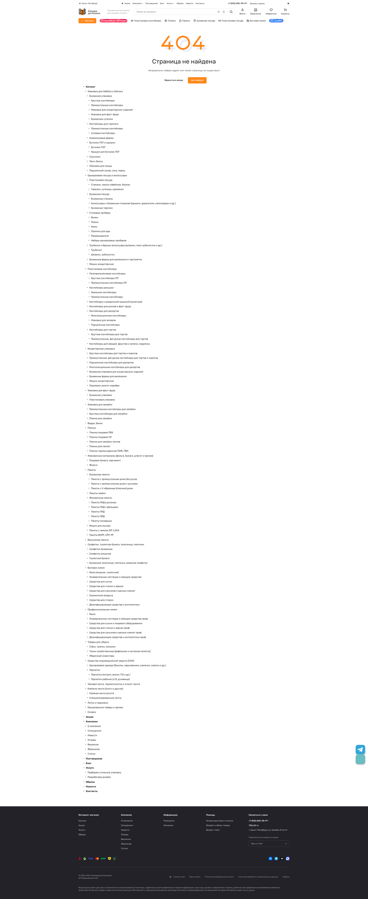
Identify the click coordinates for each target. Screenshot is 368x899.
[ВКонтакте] (270, 858)
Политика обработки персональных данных (258, 877)
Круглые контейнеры (103, 100)
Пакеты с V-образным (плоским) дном (112, 488)
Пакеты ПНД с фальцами (104, 507)
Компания (92, 721)
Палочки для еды (100, 231)
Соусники (94, 156)
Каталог (90, 86)
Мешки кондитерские (101, 264)
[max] (287, 858)
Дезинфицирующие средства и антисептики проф (117, 637)
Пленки (92, 427)
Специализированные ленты (105, 697)
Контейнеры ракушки (101, 287)
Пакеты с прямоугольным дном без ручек (114, 479)
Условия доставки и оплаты (219, 821)
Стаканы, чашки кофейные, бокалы (110, 184)
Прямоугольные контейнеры (107, 105)
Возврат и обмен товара (218, 825)
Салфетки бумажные (101, 549)
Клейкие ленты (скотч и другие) (105, 688)
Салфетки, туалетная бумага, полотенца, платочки (116, 544)
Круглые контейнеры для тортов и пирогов (113, 353)
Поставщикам (94, 758)
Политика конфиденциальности (219, 877)
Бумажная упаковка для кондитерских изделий (116, 371)
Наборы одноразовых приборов (108, 240)
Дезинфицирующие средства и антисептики (114, 604)
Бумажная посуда (99, 194)
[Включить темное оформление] (288, 3)
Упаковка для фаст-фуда (105, 114)
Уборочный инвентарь (101, 655)
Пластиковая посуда (100, 180)
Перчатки (94, 670)
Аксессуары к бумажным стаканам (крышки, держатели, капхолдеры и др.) (133, 203)
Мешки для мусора (100, 525)
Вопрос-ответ (213, 830)
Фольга (93, 465)
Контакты (92, 791)
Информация (171, 815)
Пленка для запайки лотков (104, 441)
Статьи (91, 753)
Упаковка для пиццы (100, 166)
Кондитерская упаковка (101, 348)
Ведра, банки (95, 423)
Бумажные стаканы (102, 198)
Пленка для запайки (100, 418)
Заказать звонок (257, 3)
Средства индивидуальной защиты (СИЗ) (111, 660)
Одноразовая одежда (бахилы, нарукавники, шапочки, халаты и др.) (127, 665)
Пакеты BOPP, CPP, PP (101, 535)
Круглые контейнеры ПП (104, 278)
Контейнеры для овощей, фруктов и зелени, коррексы (119, 343)
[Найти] (231, 12)
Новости (92, 735)
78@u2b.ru (254, 825)
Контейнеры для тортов (102, 329)
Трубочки (96, 250)
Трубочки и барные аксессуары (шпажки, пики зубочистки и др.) (125, 245)
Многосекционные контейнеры (108, 315)
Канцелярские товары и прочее (105, 707)
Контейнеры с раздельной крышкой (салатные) (115, 301)
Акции (89, 716)
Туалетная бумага (99, 558)
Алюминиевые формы (101, 138)
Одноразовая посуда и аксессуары (107, 175)
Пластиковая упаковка (102, 399)
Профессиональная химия (102, 609)
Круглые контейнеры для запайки (108, 413)
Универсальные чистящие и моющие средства (115, 577)
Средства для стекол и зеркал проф (109, 628)
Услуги (90, 767)
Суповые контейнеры (103, 133)
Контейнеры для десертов (104, 311)
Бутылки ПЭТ (98, 147)
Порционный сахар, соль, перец (107, 170)
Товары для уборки (98, 642)
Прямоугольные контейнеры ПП (109, 282)
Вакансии (93, 744)
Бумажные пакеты (99, 474)
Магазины (168, 825)
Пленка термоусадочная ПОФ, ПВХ (108, 451)
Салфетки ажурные (100, 553)
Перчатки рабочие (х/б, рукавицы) (110, 679)
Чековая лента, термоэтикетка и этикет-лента (114, 684)
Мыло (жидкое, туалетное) (104, 572)
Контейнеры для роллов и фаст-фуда (110, 306)
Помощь (210, 815)
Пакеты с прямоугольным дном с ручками (114, 483)
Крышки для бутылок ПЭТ (105, 151)
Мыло (92, 614)
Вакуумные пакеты (98, 539)
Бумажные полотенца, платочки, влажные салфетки (118, 562)
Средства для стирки (101, 600)
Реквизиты (169, 821)
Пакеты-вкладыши (101, 520)
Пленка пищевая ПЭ (100, 437)
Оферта (286, 877)
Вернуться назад (174, 80)
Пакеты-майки (97, 493)
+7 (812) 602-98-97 (237, 3)
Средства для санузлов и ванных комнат (112, 590)
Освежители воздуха (101, 595)
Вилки (94, 217)
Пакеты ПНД (98, 511)
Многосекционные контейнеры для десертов (114, 367)
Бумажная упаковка (100, 96)
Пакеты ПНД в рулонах (103, 502)
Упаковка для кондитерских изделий (112, 109)
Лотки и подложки (98, 702)
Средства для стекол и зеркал (106, 586)
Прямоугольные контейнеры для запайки (112, 409)
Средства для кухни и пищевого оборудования (115, 623)
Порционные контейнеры (105, 324)
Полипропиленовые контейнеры (107, 273)
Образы (90, 782)
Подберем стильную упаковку (104, 772)
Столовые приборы (100, 212)
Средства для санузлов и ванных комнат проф (115, 632)
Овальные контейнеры (103, 292)
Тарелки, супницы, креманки (107, 189)
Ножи (94, 226)
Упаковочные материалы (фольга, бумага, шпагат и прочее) (120, 455)
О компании (94, 726)
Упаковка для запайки (100, 404)
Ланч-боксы (96, 161)
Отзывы (92, 740)
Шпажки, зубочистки (103, 254)
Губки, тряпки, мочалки (102, 646)
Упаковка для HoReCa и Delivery (105, 91)
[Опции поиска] (218, 12)
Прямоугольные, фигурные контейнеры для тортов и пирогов (123, 358)
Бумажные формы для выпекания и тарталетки (115, 259)
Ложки (95, 222)
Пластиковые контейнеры (102, 269)
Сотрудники (94, 730)
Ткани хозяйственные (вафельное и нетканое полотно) (119, 651)
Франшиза (94, 749)
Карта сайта (194, 877)
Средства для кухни (100, 581)
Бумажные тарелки (102, 208)
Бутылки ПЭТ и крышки (102, 142)
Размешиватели (100, 235)
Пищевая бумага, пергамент (105, 460)
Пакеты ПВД (98, 516)
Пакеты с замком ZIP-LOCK (104, 530)
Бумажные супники (102, 119)
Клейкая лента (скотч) (101, 693)
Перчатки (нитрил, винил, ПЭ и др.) (110, 674)
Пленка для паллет (99, 446)
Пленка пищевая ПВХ (101, 432)
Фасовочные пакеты (100, 497)
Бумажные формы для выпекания (108, 376)
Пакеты (92, 469)
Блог (88, 763)
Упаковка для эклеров (103, 320)
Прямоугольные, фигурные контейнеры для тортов (119, 339)
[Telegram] (276, 858)
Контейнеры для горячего (103, 123)
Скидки (92, 712)
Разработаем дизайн (99, 777)
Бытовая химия (96, 567)
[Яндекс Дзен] (282, 858)
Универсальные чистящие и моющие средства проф (118, 618)
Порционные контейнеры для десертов (111, 362)
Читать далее (248, 890)
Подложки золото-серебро (104, 385)
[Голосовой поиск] (224, 12)
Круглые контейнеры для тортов (109, 334)
